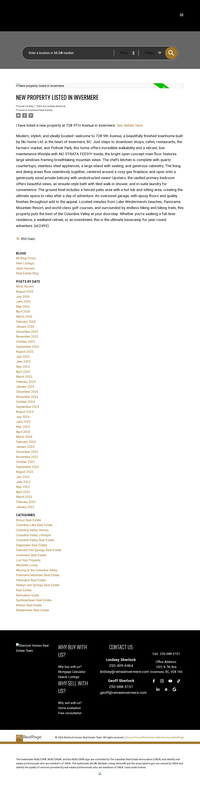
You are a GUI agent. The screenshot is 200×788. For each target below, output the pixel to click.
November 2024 (27, 397)
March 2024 (24, 437)
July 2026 (22, 296)
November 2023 (27, 457)
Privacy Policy (133, 737)
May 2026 (23, 306)
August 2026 (24, 291)
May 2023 (23, 487)
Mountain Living (27, 565)
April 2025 (23, 372)
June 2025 (23, 361)
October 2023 (25, 462)
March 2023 (24, 497)
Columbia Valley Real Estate (35, 540)
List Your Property (28, 560)
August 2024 (24, 412)
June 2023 (23, 482)
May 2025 (23, 367)
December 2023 (27, 452)
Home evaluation (69, 708)
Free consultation (70, 713)
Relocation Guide (27, 595)
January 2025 (25, 387)
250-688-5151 (121, 686)
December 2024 (27, 392)
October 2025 (25, 342)
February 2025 (26, 382)
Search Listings (68, 677)
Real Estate (24, 590)
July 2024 (22, 417)
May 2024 (23, 427)
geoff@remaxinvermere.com (123, 692)
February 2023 (26, 502)
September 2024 (27, 407)
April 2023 (23, 492)
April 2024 (23, 432)
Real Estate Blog (27, 273)
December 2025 (27, 332)
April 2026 (23, 311)
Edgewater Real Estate (31, 545)
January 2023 (25, 507)
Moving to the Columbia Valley (36, 570)
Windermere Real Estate (32, 610)
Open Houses (25, 268)
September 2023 (27, 467)
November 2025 (27, 336)
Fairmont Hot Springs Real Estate (38, 550)
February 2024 (26, 442)
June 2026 (23, 301)
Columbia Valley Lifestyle (33, 535)
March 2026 (24, 316)
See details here (130, 125)
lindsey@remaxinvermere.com (124, 671)
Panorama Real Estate (31, 580)
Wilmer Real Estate (29, 605)
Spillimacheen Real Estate (34, 600)
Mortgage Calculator (72, 672)
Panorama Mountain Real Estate (37, 575)
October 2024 (25, 402)
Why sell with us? (70, 703)
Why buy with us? (70, 667)
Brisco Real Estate (28, 520)
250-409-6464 (121, 665)
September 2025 (27, 347)
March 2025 (24, 377)
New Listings (25, 263)
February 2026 (26, 322)
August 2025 (24, 351)
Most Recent (25, 286)
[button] (154, 681)
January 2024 (25, 447)
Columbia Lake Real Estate (34, 525)
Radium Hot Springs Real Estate (38, 585)
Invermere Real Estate (40, 110)
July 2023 (22, 477)
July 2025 (22, 357)
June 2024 (23, 422)
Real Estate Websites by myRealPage (163, 737)
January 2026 (25, 326)
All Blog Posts (26, 258)
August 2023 (24, 472)
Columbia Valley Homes (32, 530)
